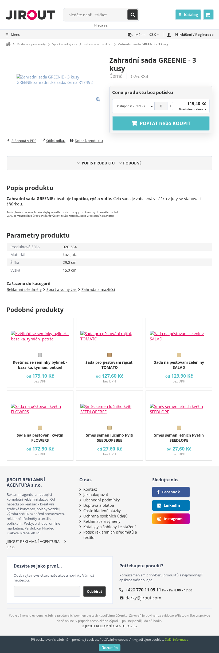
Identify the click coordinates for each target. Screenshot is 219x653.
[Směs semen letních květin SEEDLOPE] (179, 407)
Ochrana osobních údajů (105, 516)
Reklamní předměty (31, 44)
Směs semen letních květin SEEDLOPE (179, 438)
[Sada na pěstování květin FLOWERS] (40, 407)
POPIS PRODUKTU (98, 163)
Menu (15, 34)
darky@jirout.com (143, 598)
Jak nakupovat (95, 494)
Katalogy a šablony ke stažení (109, 526)
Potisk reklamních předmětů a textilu (110, 535)
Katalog (191, 14)
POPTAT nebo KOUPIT (165, 123)
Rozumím (109, 648)
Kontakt (90, 489)
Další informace (176, 639)
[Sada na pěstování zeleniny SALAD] (179, 334)
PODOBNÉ (132, 163)
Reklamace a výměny (101, 521)
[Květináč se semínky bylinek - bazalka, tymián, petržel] (40, 334)
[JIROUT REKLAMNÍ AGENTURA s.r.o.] (30, 15)
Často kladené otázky (102, 510)
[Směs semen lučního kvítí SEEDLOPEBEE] (109, 407)
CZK (152, 34)
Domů (8, 44)
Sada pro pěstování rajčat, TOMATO (109, 365)
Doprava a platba (98, 505)
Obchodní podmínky (101, 499)
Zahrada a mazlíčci (98, 44)
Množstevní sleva (191, 109)
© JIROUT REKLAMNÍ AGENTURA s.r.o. (110, 626)
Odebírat (94, 591)
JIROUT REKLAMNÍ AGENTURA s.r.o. (33, 544)
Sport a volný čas (64, 44)
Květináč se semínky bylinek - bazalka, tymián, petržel (40, 365)
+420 (143, 590)
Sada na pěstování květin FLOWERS (40, 438)
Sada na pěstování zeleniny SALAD (179, 365)
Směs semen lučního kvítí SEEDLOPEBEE (109, 438)
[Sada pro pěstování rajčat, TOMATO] (109, 334)
